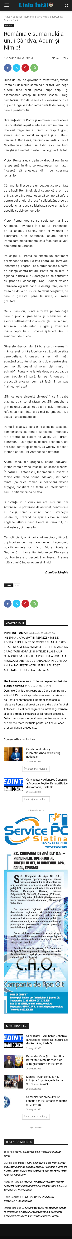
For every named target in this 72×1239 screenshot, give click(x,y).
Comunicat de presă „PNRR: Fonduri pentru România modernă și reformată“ (46, 1100)
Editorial (17, 16)
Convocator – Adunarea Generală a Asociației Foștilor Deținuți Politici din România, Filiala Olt (47, 783)
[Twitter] (16, 68)
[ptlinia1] (36, 830)
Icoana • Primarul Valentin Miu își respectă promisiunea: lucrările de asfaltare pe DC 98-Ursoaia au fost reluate (36, 1186)
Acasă (7, 16)
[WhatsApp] (34, 68)
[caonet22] (36, 931)
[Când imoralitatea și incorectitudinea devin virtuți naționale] (13, 754)
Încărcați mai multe (34, 768)
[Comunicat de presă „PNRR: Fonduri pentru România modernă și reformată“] (13, 1102)
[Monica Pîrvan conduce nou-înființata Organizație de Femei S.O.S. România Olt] (13, 1082)
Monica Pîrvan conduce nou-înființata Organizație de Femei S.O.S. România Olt (45, 1080)
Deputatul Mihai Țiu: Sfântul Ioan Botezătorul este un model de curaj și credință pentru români (45, 1060)
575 (16, 585)
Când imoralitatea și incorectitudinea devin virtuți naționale (43, 753)
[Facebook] (8, 68)
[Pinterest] (25, 68)
